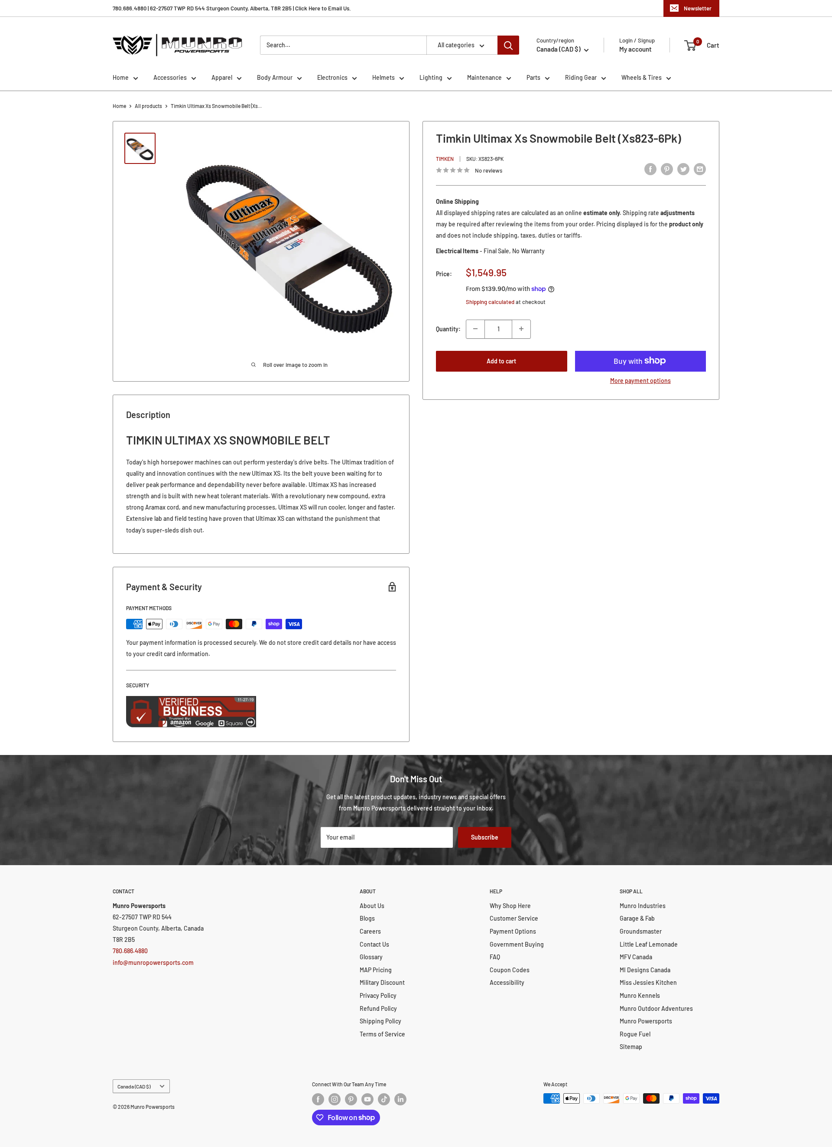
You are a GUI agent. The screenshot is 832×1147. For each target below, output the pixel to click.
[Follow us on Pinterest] (351, 1099)
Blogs (367, 918)
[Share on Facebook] (650, 169)
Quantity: (448, 328)
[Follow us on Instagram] (334, 1099)
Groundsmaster (641, 931)
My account (635, 49)
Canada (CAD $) (133, 1086)
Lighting (430, 77)
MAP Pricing (376, 970)
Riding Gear (581, 77)
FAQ (495, 957)
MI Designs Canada (645, 970)
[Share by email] (700, 169)
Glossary (371, 957)
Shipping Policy (380, 1021)
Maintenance (484, 77)
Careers (370, 931)
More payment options (640, 380)
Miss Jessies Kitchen (648, 982)
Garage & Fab (637, 918)
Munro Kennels (640, 995)
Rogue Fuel (635, 1034)
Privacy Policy (378, 995)
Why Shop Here (510, 905)
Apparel (221, 77)
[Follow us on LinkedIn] (400, 1099)
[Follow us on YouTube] (367, 1099)
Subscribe (484, 837)
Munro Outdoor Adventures (656, 1008)
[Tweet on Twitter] (683, 169)
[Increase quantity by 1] (521, 329)
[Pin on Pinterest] (667, 169)
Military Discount (382, 982)
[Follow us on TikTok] (384, 1099)
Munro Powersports (646, 1021)
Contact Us (374, 944)
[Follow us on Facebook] (318, 1099)
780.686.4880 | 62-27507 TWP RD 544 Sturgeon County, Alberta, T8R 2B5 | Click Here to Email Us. (232, 8)
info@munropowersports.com (153, 962)
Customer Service (514, 918)
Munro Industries (643, 905)
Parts (533, 77)
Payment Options (513, 931)
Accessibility (507, 982)
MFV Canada (636, 957)
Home (121, 77)
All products (148, 106)
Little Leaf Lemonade (649, 944)
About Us (372, 905)
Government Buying (517, 944)
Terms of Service (382, 1034)
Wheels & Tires (641, 77)
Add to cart (501, 360)
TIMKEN (445, 159)
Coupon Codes (510, 970)
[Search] (508, 45)
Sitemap (631, 1046)
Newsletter (698, 8)
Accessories (170, 77)
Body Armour (274, 77)
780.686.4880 (130, 950)
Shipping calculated (490, 301)
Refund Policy (378, 1008)
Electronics (332, 77)
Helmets (383, 77)
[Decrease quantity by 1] (475, 329)
